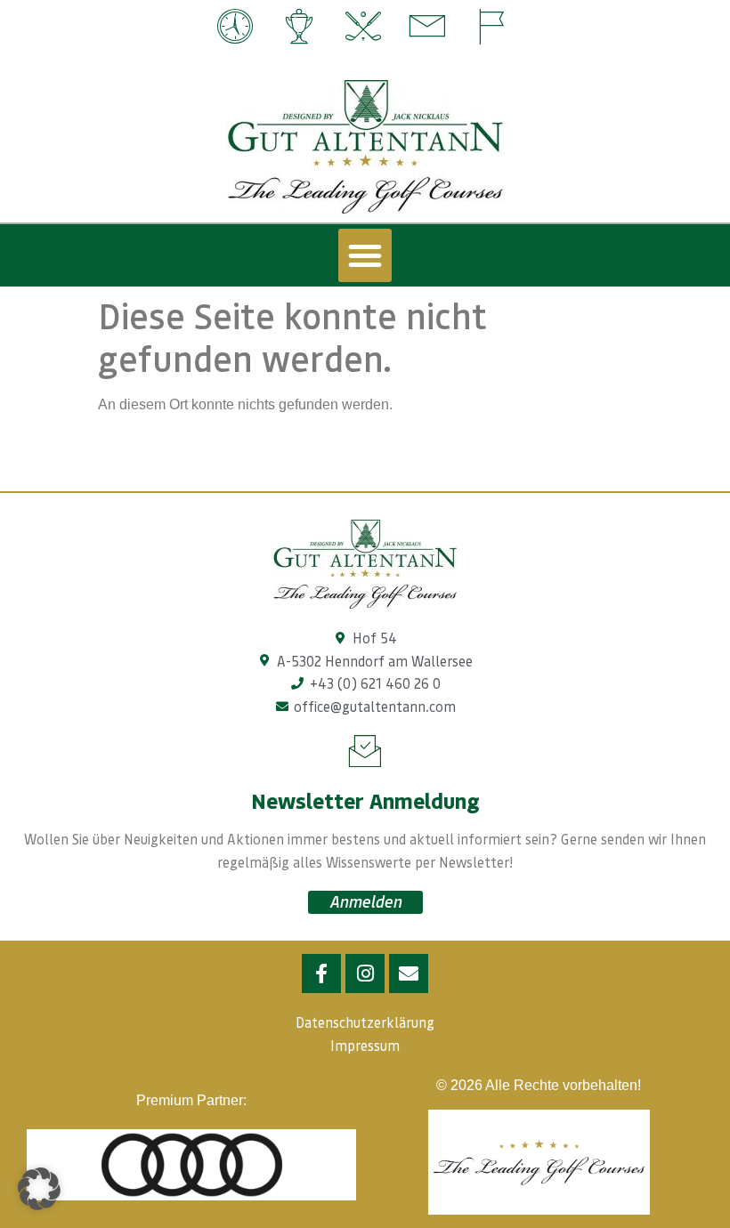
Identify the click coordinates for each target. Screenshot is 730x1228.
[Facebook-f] (321, 973)
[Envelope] (408, 973)
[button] (365, 255)
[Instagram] (365, 973)
